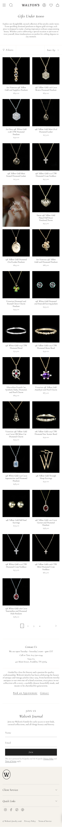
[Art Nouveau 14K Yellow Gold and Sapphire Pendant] (16, 70)
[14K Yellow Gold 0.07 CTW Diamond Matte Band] (45, 329)
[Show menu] (4, 5)
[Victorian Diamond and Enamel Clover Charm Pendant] (16, 284)
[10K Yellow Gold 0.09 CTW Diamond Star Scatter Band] (45, 415)
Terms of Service (10, 761)
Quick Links (9, 801)
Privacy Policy (48, 758)
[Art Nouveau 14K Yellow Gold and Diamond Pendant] (45, 242)
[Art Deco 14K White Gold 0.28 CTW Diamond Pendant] (16, 112)
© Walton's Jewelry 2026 (12, 821)
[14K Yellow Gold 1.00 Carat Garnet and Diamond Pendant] (45, 503)
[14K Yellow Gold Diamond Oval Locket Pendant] (16, 242)
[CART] (57, 5)
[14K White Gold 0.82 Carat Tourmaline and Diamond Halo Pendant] (16, 592)
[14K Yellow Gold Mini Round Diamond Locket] (16, 156)
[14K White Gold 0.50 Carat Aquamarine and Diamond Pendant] (16, 459)
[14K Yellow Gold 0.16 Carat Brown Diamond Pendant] (45, 70)
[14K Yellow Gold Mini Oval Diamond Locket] (45, 112)
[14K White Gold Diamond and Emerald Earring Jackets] (45, 284)
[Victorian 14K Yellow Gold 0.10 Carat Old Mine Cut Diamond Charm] (16, 415)
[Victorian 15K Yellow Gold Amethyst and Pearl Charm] (45, 370)
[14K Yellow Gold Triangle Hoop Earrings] (45, 459)
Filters (9, 50)
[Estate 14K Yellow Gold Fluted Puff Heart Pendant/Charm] (45, 198)
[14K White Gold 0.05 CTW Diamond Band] (16, 329)
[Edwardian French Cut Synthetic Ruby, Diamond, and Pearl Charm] (16, 370)
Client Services (10, 790)
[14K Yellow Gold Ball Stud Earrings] (16, 503)
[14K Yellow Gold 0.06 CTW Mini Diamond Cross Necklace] (45, 547)
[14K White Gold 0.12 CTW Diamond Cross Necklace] (16, 547)
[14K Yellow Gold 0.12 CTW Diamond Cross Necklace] (45, 156)
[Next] (51, 625)
